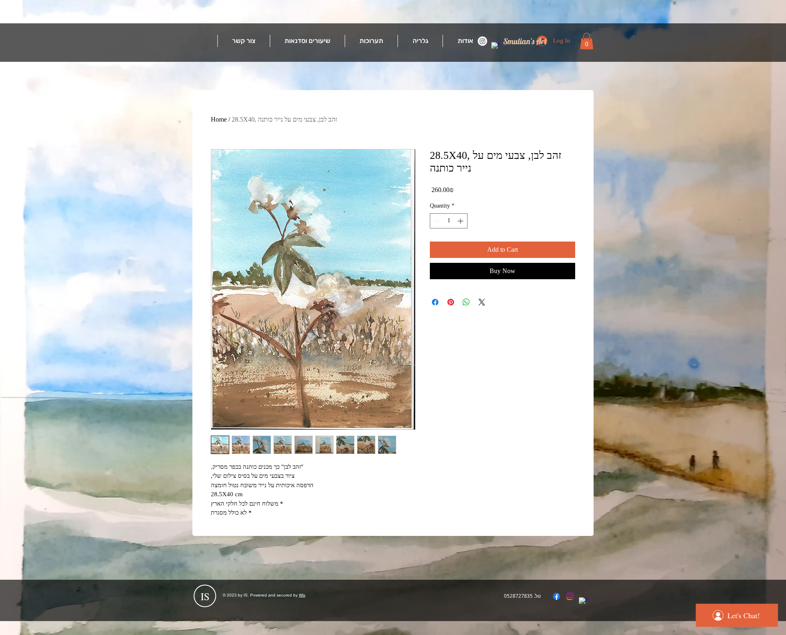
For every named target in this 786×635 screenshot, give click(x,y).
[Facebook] (496, 47)
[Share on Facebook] (435, 302)
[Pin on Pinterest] (451, 302)
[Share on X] (482, 302)
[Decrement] (436, 221)
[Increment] (461, 221)
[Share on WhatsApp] (466, 302)
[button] (587, 41)
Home (219, 119)
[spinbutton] (448, 221)
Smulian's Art (525, 41)
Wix (302, 595)
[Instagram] (482, 41)
